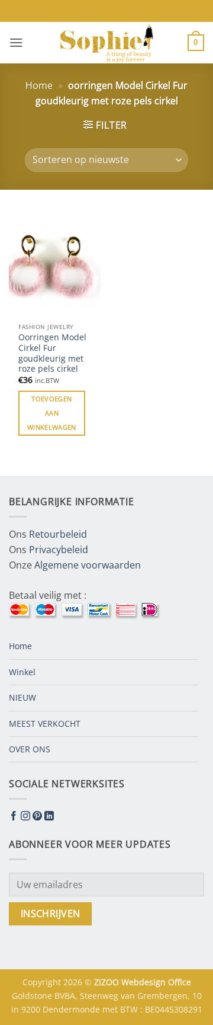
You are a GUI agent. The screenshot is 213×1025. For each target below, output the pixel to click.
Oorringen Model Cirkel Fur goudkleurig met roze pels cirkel (52, 353)
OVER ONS (29, 749)
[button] (16, 42)
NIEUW (22, 697)
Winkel (22, 672)
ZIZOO (107, 982)
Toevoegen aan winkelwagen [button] (51, 413)
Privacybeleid (58, 549)
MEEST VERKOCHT (44, 723)
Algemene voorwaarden (87, 564)
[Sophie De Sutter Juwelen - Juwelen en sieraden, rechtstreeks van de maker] (106, 42)
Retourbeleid (58, 534)
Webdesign (144, 982)
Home (39, 85)
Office (179, 982)
